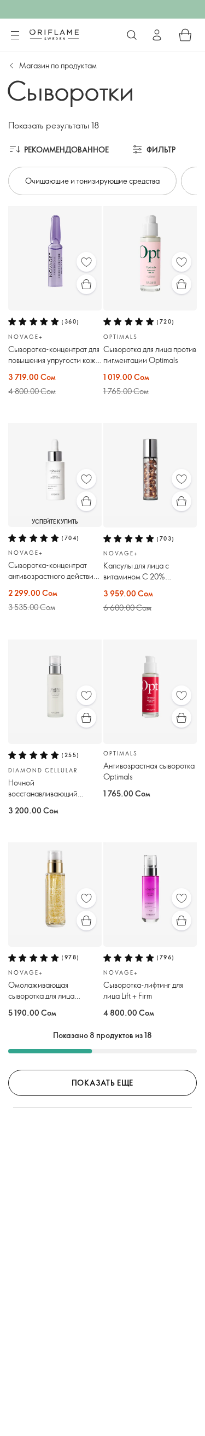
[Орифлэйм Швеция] (54, 34)
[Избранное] (86, 262)
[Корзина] (185, 35)
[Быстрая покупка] (86, 284)
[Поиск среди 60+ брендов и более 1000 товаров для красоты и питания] (132, 35)
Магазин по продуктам (58, 65)
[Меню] (14, 35)
